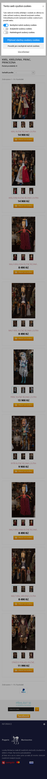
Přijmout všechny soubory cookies (23, 40)
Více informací (23, 52)
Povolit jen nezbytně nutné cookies (23, 46)
